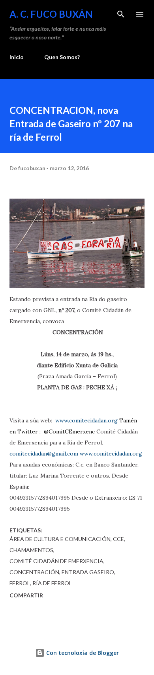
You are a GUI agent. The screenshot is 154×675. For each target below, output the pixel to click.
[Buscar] (121, 14)
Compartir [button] (26, 595)
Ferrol (19, 583)
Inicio (16, 57)
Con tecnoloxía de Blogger (82, 652)
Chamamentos (31, 550)
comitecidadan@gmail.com (44, 453)
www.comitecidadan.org (87, 420)
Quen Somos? (62, 57)
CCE (118, 539)
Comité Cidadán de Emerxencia (56, 561)
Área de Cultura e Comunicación (60, 539)
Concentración (34, 572)
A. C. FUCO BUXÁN (51, 14)
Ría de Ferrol (52, 583)
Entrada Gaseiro (88, 572)
